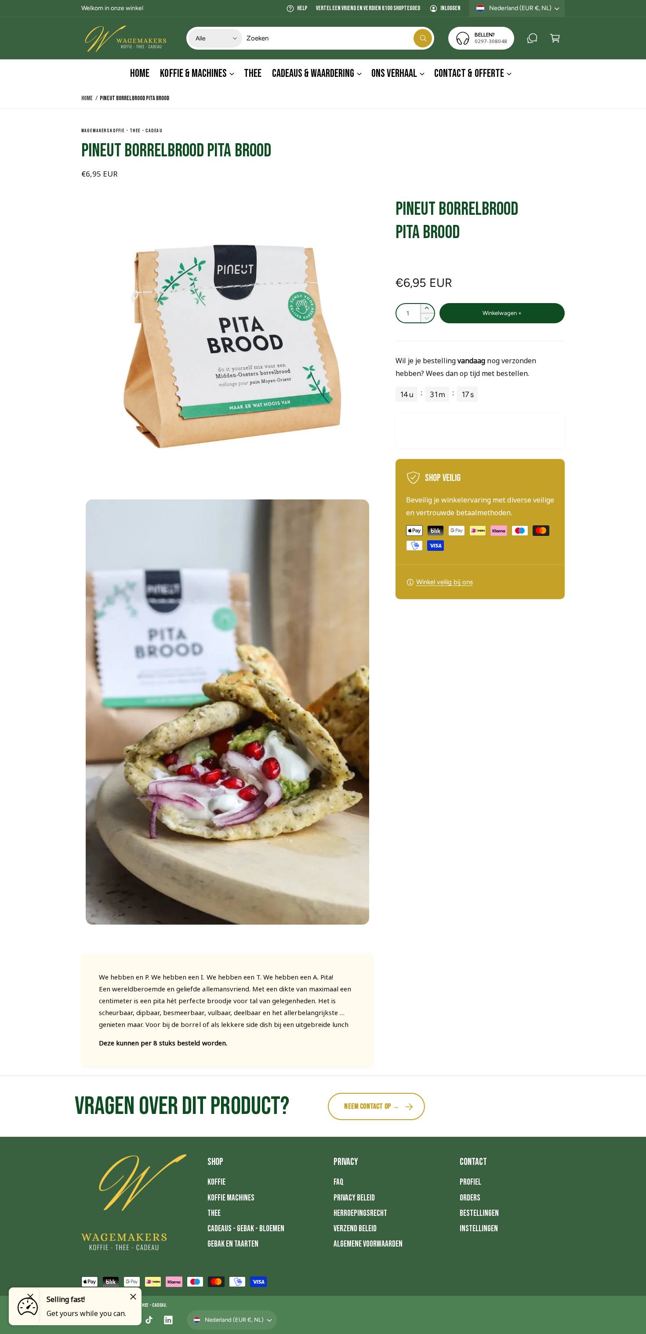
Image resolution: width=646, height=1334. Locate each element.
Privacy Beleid (354, 1198)
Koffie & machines (193, 73)
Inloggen (450, 8)
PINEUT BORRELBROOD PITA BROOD (134, 98)
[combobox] (339, 38)
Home (87, 98)
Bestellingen (479, 1213)
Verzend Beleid (355, 1229)
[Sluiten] (133, 1296)
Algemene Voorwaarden (368, 1244)
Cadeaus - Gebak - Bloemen (245, 1229)
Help (302, 8)
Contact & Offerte (469, 73)
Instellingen (479, 1229)
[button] (555, 38)
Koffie (216, 1182)
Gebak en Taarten (232, 1244)
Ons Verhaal (394, 73)
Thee (214, 1213)
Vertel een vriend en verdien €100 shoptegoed (368, 8)
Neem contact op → (371, 1106)
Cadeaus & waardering (313, 73)
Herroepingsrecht (360, 1213)
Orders (470, 1198)
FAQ (339, 1182)
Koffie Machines (230, 1198)
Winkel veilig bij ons (444, 582)
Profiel (470, 1182)
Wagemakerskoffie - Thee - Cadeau (122, 131)
